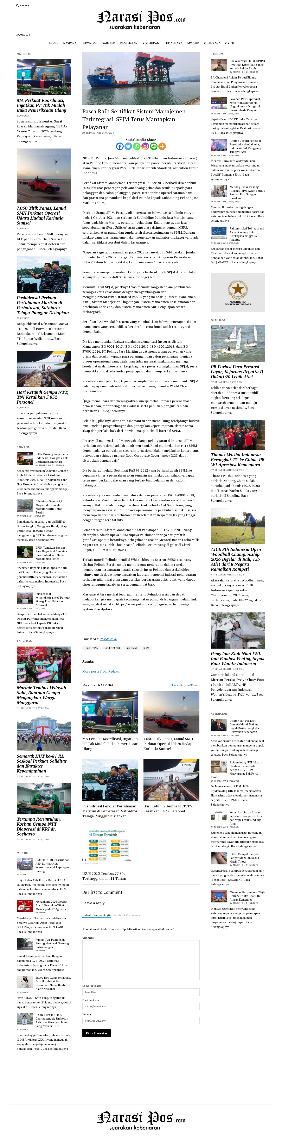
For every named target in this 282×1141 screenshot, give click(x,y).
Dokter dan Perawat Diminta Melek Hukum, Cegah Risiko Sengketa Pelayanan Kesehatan (244, 726)
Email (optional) (91, 1000)
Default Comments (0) (96, 915)
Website (86, 1014)
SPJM (146, 647)
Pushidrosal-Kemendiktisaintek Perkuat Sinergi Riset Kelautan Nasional (53, 599)
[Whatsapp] (137, 146)
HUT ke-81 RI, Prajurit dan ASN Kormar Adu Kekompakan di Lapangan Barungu (52, 865)
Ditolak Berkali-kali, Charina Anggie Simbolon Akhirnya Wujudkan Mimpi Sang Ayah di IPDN (52, 1020)
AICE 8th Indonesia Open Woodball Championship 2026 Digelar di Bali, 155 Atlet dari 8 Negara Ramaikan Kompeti (236, 559)
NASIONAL (70, 43)
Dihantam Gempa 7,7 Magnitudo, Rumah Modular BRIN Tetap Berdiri (49, 506)
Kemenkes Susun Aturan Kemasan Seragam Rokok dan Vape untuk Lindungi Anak (246, 818)
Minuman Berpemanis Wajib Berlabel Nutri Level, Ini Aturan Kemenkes (247, 895)
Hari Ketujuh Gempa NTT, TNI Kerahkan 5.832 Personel (42, 397)
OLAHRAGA (212, 43)
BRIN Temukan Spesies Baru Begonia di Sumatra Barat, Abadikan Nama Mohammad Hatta (51, 553)
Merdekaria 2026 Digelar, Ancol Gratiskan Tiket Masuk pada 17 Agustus (51, 905)
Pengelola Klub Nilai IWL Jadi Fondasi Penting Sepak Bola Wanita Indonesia (237, 658)
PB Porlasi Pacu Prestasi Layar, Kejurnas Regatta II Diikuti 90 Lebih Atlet (237, 371)
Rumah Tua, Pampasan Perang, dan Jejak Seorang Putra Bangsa (52, 943)
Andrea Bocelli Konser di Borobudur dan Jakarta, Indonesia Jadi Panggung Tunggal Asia (245, 146)
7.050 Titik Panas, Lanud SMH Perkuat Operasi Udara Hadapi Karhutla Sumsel (41, 215)
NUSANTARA (173, 43)
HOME (53, 43)
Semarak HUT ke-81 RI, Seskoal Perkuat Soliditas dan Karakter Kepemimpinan (42, 763)
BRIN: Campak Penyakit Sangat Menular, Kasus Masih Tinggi (245, 857)
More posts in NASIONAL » (185, 685)
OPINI (229, 43)
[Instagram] (145, 146)
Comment (88, 937)
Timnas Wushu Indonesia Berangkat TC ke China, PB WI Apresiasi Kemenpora (237, 459)
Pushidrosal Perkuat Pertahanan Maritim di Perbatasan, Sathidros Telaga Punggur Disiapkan (43, 305)
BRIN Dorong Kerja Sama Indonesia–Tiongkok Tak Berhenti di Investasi (52, 458)
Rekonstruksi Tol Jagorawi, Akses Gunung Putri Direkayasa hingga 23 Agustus (247, 234)
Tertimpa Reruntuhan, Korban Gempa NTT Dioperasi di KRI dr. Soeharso (39, 826)
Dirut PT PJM (91, 647)
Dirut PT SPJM (112, 647)
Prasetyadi (131, 647)
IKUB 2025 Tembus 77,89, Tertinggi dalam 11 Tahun (104, 876)
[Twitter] (128, 146)
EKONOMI (90, 43)
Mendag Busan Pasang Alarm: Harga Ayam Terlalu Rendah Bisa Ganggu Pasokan (247, 192)
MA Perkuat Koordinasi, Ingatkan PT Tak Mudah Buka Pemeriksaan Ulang (41, 105)
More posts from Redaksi (101, 671)
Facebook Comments (126, 915)
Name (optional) (91, 985)
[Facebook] (120, 146)
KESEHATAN (128, 43)
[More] (162, 146)
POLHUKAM (151, 43)
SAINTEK (108, 43)
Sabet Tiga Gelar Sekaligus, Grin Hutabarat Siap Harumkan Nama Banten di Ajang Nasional (53, 983)
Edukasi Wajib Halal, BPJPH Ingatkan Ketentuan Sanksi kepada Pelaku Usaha (247, 64)
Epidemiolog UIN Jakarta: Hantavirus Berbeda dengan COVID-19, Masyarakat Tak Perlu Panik (237, 770)
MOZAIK (193, 43)
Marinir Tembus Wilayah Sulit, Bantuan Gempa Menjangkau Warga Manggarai (41, 695)
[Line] (154, 146)
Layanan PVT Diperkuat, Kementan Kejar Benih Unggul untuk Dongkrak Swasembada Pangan (245, 104)
